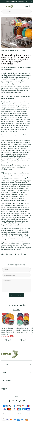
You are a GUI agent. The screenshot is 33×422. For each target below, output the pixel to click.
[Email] (25, 254)
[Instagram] (13, 401)
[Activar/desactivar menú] (2, 6)
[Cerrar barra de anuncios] (31, 1)
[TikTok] (20, 401)
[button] (16, 12)
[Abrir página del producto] (23, 319)
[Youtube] (24, 401)
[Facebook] (9, 401)
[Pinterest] (16, 401)
